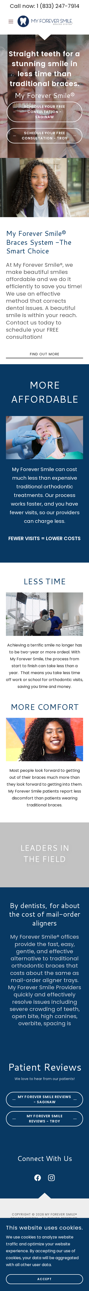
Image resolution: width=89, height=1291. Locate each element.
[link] (44, 21)
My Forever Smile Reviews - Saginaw (44, 1099)
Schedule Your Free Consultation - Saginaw (44, 111)
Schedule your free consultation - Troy (44, 136)
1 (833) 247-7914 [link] (58, 6)
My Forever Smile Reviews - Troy (45, 1119)
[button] (12, 21)
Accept (44, 1279)
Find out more (44, 354)
